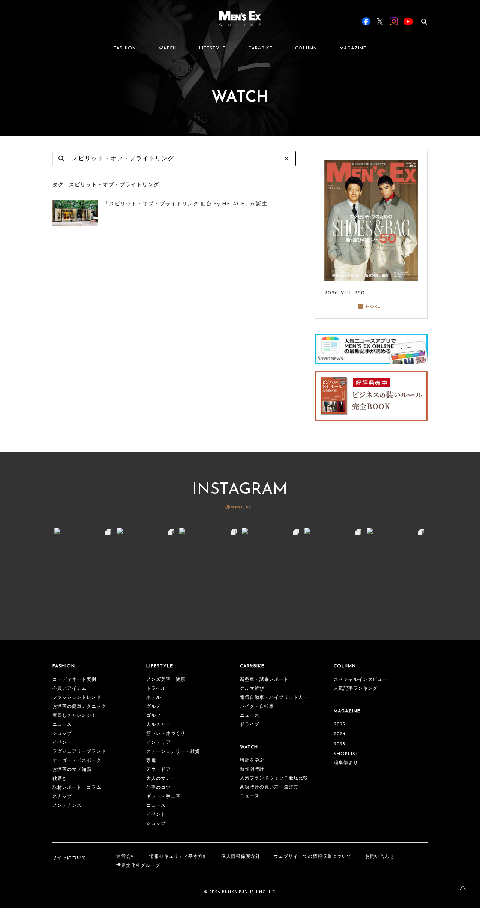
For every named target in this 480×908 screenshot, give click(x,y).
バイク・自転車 (257, 706)
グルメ (153, 706)
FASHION (125, 48)
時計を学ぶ (252, 760)
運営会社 (126, 856)
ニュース (62, 724)
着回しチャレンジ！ (74, 715)
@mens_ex (238, 507)
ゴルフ (153, 715)
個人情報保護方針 (240, 856)
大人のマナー (161, 778)
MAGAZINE (353, 48)
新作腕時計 (252, 769)
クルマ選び (252, 688)
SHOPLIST (346, 754)
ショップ (62, 733)
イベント (62, 742)
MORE (373, 306)
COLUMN (306, 48)
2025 (339, 724)
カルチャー (158, 724)
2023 (339, 744)
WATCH (168, 48)
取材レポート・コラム (76, 787)
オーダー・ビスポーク (76, 760)
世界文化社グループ (138, 865)
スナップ (62, 796)
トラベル (156, 688)
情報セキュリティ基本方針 (178, 856)
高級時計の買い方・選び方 (269, 787)
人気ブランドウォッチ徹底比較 (274, 778)
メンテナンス (67, 805)
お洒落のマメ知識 (72, 769)
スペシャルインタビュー (360, 679)
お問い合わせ (379, 856)
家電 (151, 760)
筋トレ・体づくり (165, 733)
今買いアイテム (69, 688)
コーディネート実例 (74, 679)
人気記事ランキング (356, 688)
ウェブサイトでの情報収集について (313, 856)
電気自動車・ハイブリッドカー (274, 697)
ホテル (153, 697)
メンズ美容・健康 (165, 679)
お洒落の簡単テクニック (79, 706)
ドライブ (250, 724)
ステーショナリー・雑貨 (173, 751)
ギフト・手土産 (163, 796)
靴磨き (59, 778)
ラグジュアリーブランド (79, 751)
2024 (339, 734)
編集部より (346, 763)
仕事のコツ (158, 787)
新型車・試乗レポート (264, 679)
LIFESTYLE (212, 48)
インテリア (158, 742)
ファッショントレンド (76, 697)
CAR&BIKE (260, 48)
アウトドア (158, 769)
